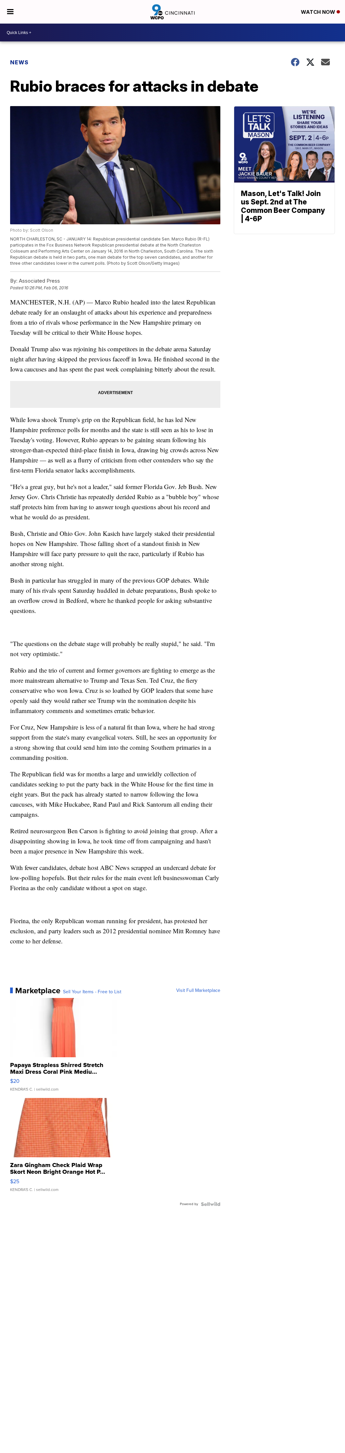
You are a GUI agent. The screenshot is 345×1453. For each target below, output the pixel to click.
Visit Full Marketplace (198, 990)
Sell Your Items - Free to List (92, 992)
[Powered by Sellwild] (210, 1204)
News (19, 62)
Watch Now (319, 12)
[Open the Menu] (10, 12)
